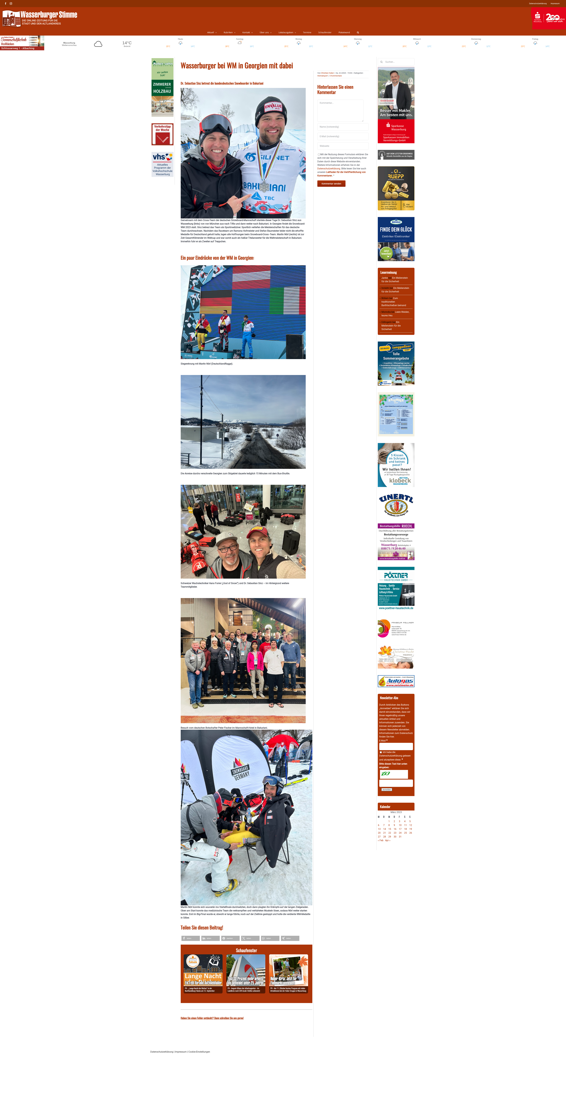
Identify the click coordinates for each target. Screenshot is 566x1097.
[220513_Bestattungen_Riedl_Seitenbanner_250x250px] (396, 525)
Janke (384, 277)
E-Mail (383, 740)
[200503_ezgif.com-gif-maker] (396, 444)
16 (395, 829)
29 (389, 836)
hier (392, 736)
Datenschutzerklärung (390, 755)
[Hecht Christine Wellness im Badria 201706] (396, 646)
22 (389, 832)
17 (400, 829)
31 (400, 836)
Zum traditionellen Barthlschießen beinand (393, 302)
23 (395, 832)
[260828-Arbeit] (245, 956)
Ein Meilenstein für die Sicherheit (391, 326)
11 (405, 825)
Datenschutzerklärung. (329, 168)
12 (410, 825)
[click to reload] (394, 774)
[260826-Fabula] (203, 956)
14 (384, 829)
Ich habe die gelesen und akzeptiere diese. (395, 756)
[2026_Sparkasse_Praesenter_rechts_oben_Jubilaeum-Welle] (548, 8)
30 (395, 836)
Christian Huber (327, 73)
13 (379, 829)
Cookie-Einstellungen (199, 1051)
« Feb (380, 840)
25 (405, 832)
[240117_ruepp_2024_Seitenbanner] (396, 168)
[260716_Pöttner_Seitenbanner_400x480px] (396, 568)
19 (410, 829)
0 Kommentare (336, 76)
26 (410, 832)
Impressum (181, 1051)
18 (405, 829)
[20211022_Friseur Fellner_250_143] (396, 619)
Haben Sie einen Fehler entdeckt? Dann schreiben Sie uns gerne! (212, 1018)
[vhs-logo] (162, 153)
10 (400, 825)
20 (379, 832)
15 (389, 829)
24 (400, 832)
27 (379, 836)
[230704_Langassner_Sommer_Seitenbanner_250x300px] (396, 343)
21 (384, 832)
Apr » (387, 840)
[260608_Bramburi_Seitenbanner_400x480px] (396, 394)
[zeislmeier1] (396, 677)
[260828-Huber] (288, 956)
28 (384, 836)
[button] (357, 32)
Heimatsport (322, 76)
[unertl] (396, 495)
